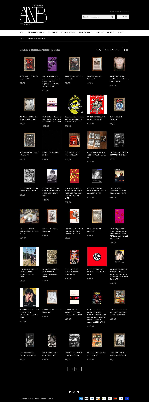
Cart (124, 17)
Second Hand (85, 33)
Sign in (112, 12)
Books (110, 33)
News (22, 33)
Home (22, 38)
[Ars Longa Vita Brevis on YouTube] (78, 392)
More (120, 33)
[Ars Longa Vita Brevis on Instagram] (74, 392)
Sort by (98, 50)
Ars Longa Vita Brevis (32, 398)
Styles (99, 33)
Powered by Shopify (47, 398)
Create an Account (123, 12)
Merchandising (67, 33)
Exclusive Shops (35, 33)
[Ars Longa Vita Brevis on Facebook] (70, 392)
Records (52, 33)
